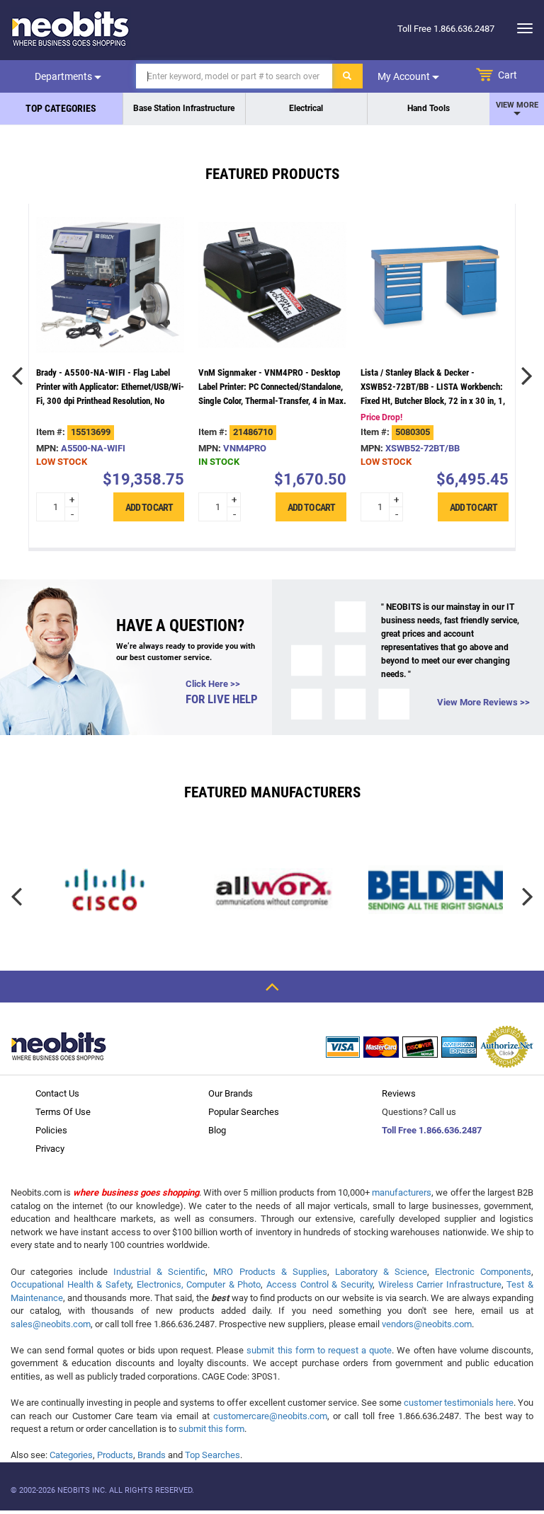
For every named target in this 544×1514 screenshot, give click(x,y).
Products (115, 1455)
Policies (51, 1130)
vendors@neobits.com (427, 1324)
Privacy (49, 1148)
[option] (110, 376)
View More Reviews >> (483, 702)
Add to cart (149, 507)
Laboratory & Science (381, 1271)
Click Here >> (213, 683)
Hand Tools (428, 108)
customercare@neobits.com (270, 1416)
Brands (151, 1455)
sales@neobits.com (51, 1324)
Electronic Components (483, 1271)
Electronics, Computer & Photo (199, 1284)
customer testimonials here (459, 1402)
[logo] (71, 28)
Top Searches (212, 1455)
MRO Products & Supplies (270, 1271)
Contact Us (57, 1093)
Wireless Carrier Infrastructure (440, 1284)
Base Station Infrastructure (183, 108)
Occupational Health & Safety (71, 1284)
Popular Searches (243, 1111)
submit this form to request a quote (319, 1350)
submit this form (211, 1428)
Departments (64, 76)
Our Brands (230, 1093)
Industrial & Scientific (159, 1271)
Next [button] (526, 375)
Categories (71, 1455)
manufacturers (401, 1192)
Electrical (306, 108)
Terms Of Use (63, 1111)
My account (405, 76)
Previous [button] (17, 375)
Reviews (399, 1093)
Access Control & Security (319, 1284)
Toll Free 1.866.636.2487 (432, 1130)
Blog (217, 1130)
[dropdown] (521, 28)
